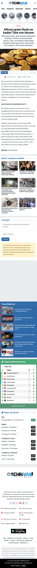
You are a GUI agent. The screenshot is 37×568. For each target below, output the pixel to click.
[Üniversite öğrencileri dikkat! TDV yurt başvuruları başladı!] (10, 166)
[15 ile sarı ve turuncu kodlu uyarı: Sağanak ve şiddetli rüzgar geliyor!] (27, 182)
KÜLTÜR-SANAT (14, 543)
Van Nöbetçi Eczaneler (10, 508)
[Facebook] (10, 503)
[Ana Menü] (2, 3)
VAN (2, 9)
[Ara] (35, 3)
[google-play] (18, 531)
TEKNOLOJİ (20, 540)
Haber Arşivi (25, 523)
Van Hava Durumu (27, 508)
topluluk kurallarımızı (18, 245)
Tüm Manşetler (25, 519)
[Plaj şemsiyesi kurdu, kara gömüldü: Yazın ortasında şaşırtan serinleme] (10, 202)
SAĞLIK (12, 540)
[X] (13, 503)
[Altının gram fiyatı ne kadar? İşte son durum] (18, 59)
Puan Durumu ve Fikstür (10, 519)
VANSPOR (10, 9)
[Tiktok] (23, 503)
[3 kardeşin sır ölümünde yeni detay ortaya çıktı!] (27, 166)
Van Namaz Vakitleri (9, 513)
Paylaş (5, 72)
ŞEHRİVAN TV (24, 543)
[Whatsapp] (26, 503)
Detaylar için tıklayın (18, 406)
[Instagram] (16, 503)
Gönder (5, 239)
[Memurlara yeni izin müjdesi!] (27, 202)
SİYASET (6, 540)
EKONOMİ (19, 9)
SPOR (35, 9)
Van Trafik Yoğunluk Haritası (26, 513)
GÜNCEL (28, 9)
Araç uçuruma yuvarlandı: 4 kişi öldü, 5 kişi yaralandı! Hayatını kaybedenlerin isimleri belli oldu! (10, 191)
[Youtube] (20, 503)
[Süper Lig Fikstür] (34, 412)
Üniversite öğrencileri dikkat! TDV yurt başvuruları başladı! (8, 173)
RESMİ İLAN (28, 540)
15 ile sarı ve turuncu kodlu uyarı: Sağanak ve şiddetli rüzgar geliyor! (27, 190)
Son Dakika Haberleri (9, 523)
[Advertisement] (18, 281)
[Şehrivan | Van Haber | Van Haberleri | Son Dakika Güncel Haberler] (18, 3)
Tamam (23, 565)
